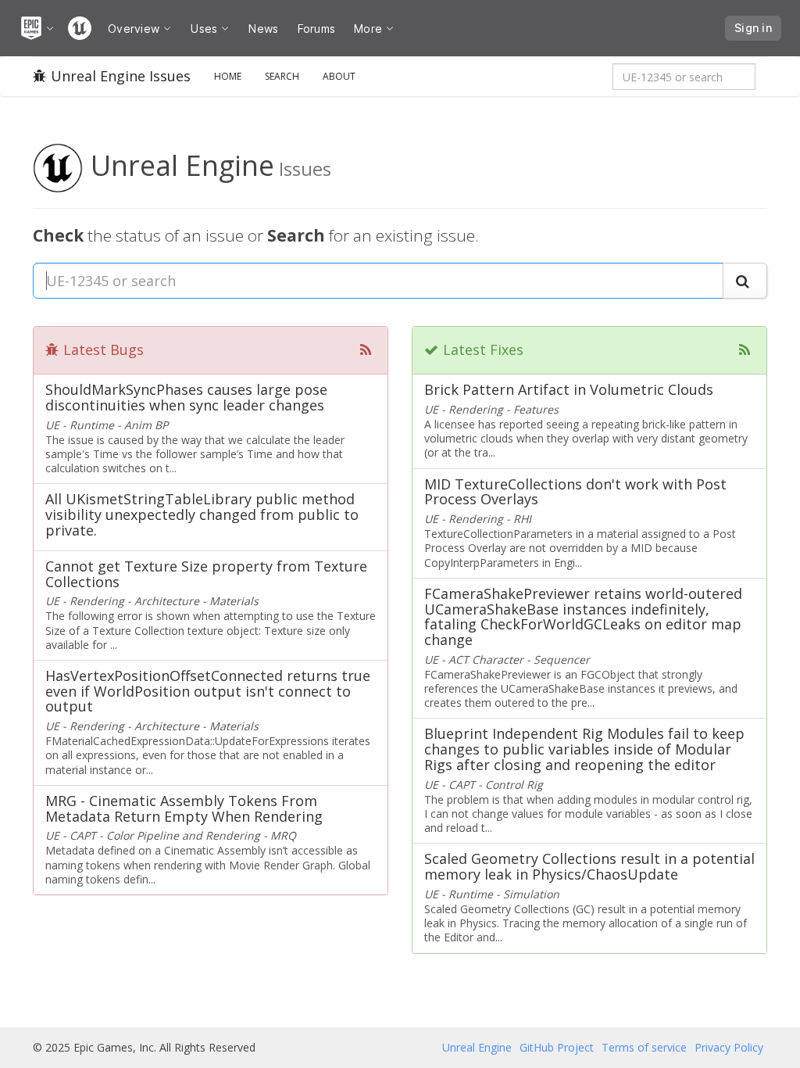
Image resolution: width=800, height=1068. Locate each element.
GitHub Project (557, 1047)
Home (227, 76)
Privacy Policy (729, 1047)
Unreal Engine (477, 1047)
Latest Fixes (483, 349)
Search (282, 76)
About (339, 76)
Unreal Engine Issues (121, 75)
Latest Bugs (103, 349)
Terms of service (644, 1047)
